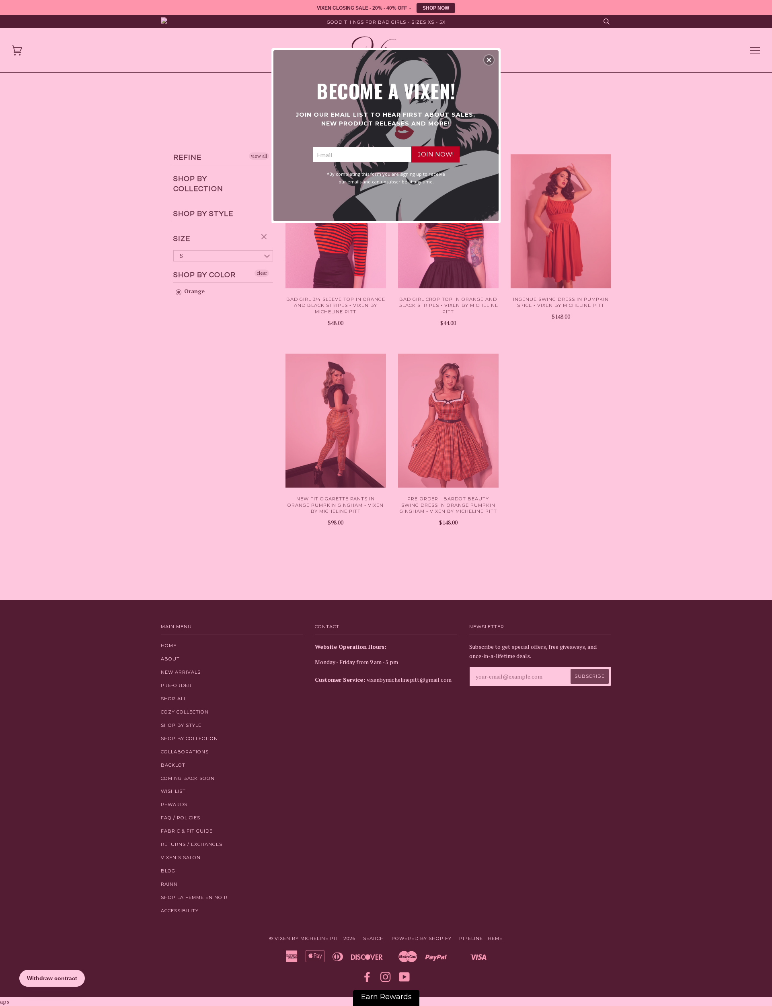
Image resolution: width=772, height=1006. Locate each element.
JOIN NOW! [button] (436, 154)
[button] (489, 60)
